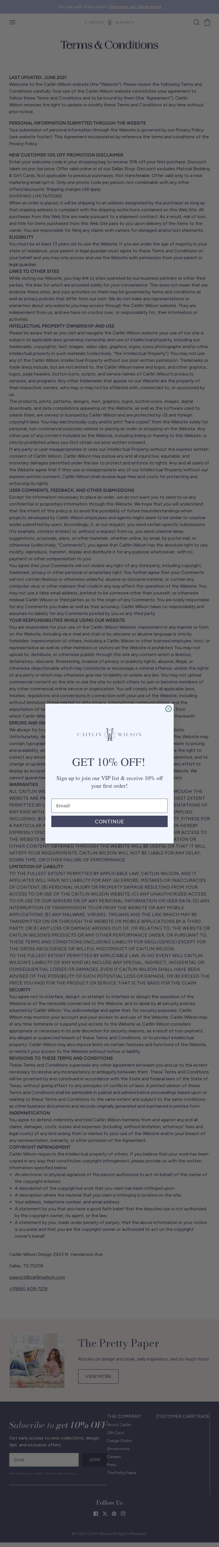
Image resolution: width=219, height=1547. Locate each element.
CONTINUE (109, 821)
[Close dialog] (168, 709)
